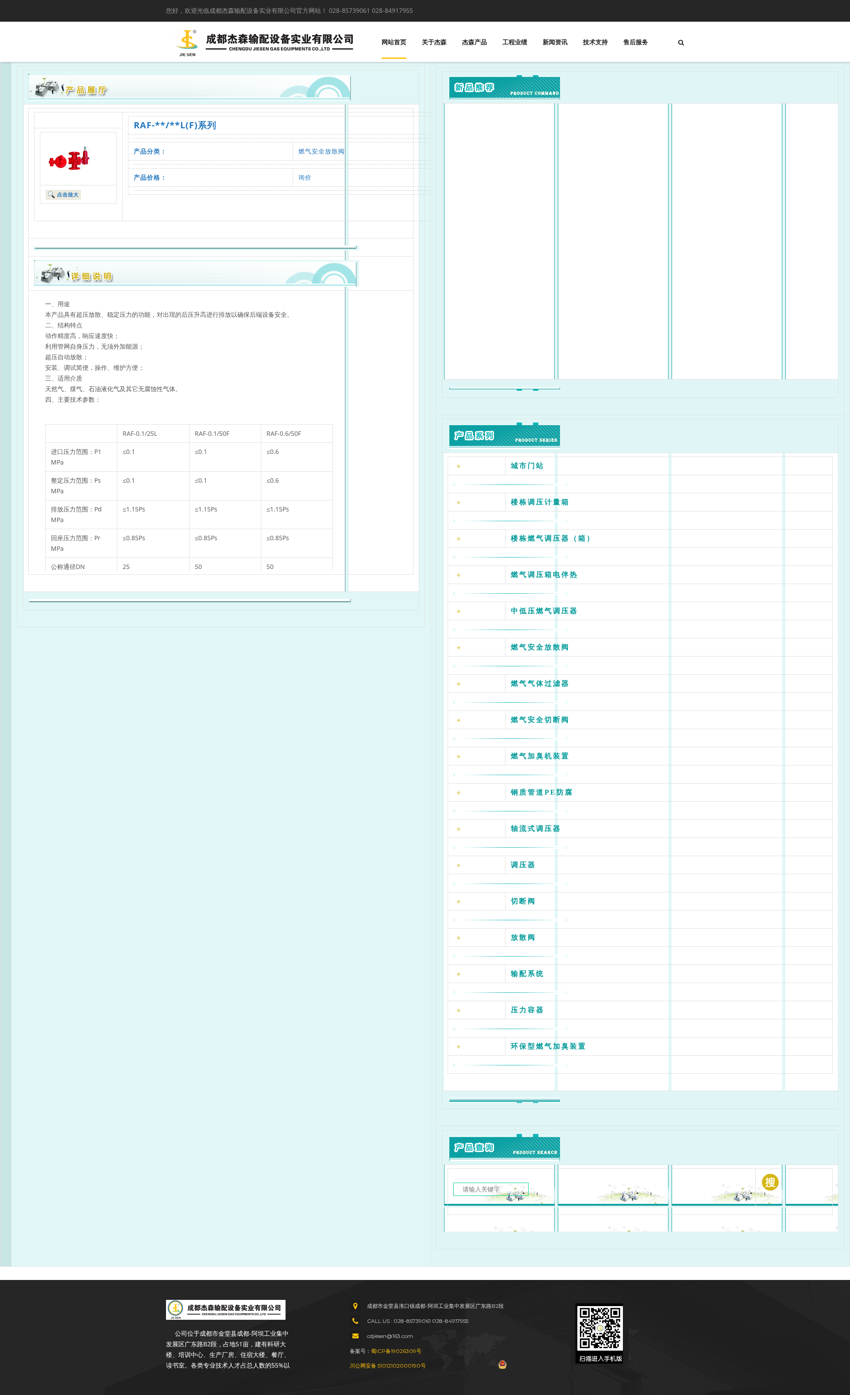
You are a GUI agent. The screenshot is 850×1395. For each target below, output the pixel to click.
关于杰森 (434, 42)
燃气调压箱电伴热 (544, 574)
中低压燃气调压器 (544, 611)
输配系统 (528, 973)
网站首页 (394, 42)
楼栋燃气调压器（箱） (553, 538)
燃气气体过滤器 (540, 683)
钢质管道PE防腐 (542, 792)
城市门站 (528, 465)
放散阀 (523, 937)
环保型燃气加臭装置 (549, 1046)
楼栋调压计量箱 (540, 502)
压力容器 (528, 1010)
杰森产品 (474, 42)
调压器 (523, 865)
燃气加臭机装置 (540, 756)
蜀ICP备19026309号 (396, 1351)
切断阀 (523, 901)
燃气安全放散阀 (321, 151)
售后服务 (635, 42)
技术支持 (595, 42)
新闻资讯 (555, 42)
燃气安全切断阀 (540, 719)
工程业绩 (514, 42)
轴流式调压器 (536, 828)
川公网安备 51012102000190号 (388, 1365)
